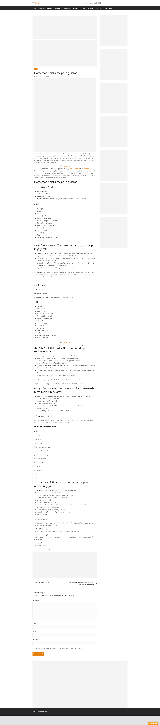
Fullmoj (57, 549)
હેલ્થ (110, 8)
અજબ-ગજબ (67, 8)
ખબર (35, 8)
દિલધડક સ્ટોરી (76, 8)
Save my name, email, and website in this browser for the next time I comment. (59, 648)
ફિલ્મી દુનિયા (58, 8)
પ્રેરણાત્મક (91, 8)
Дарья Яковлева (74, 169)
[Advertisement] (64, 27)
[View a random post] (99, 3)
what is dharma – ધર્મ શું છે (42, 582)
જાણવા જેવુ (42, 8)
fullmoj (47, 76)
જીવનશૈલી (49, 8)
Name (34, 623)
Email (34, 631)
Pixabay (86, 169)
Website (35, 639)
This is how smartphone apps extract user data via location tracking (82, 583)
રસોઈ (105, 8)
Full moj (44, 711)
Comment (36, 600)
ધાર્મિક (84, 8)
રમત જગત (98, 8)
